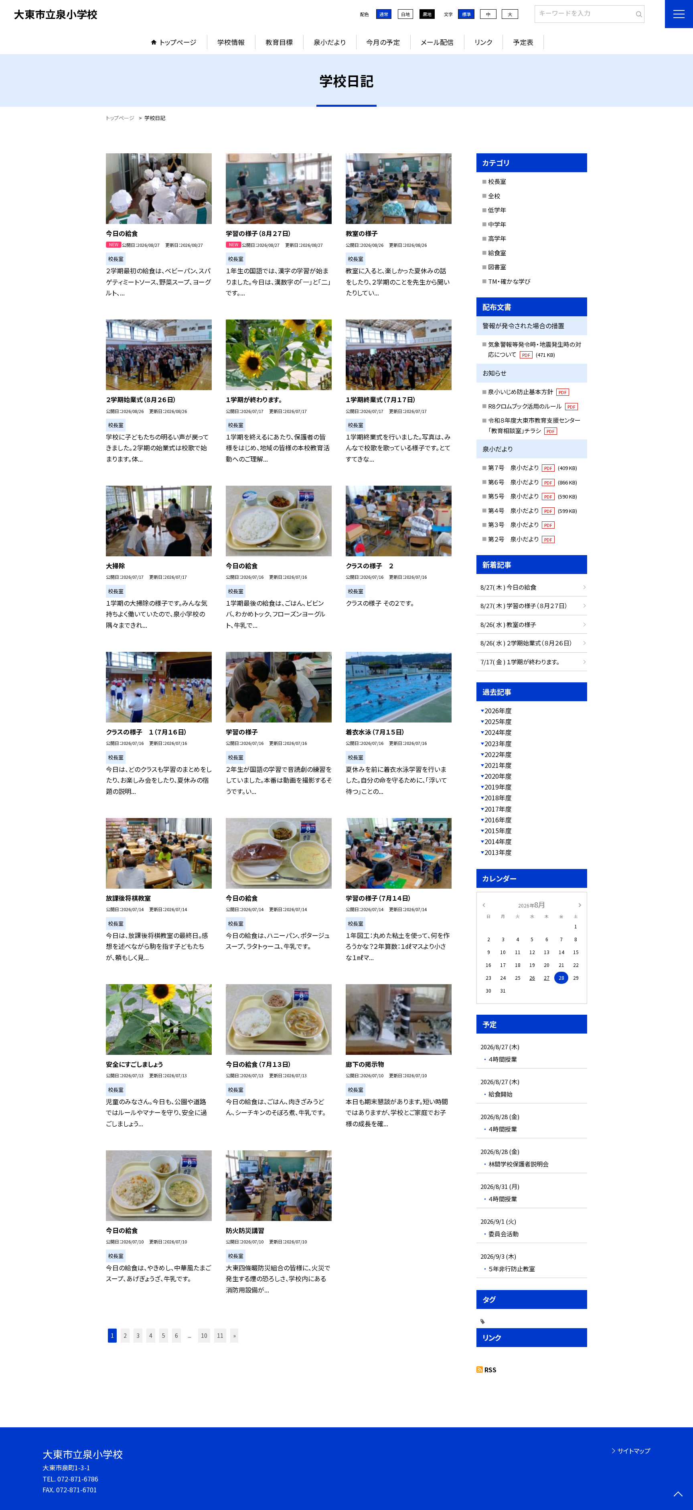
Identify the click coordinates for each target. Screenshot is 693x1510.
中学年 (497, 224)
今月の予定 (383, 42)
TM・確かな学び (509, 281)
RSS (490, 1369)
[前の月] (483, 904)
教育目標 (279, 42)
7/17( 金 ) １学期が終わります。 (519, 661)
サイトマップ (633, 1450)
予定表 (523, 42)
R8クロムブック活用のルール (531, 406)
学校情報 (231, 42)
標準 (466, 14)
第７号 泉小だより (532, 467)
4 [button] (150, 1335)
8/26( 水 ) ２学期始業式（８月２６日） (526, 643)
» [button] (234, 1335)
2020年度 (498, 776)
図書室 (497, 267)
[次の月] (580, 904)
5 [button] (163, 1335)
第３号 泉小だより (520, 524)
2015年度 (498, 830)
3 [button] (138, 1335)
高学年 (497, 238)
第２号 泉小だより (520, 539)
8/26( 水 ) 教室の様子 (508, 624)
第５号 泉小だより (532, 496)
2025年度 (498, 721)
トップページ (178, 42)
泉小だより (330, 42)
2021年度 (498, 765)
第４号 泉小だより (532, 510)
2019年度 (498, 787)
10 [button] (204, 1335)
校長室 (497, 181)
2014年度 (498, 841)
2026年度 (498, 710)
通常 (383, 14)
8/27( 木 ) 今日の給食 (508, 587)
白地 (405, 14)
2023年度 (498, 743)
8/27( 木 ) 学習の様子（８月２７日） (524, 605)
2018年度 (498, 797)
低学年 (497, 210)
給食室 (497, 252)
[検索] (637, 12)
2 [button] (125, 1335)
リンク (483, 42)
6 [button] (176, 1335)
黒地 (427, 14)
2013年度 (498, 852)
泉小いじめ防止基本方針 (527, 391)
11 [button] (220, 1335)
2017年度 (498, 809)
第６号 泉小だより (532, 482)
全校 (494, 195)
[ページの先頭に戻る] (678, 1495)
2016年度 (498, 819)
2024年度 (498, 732)
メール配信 (437, 42)
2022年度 (498, 754)
